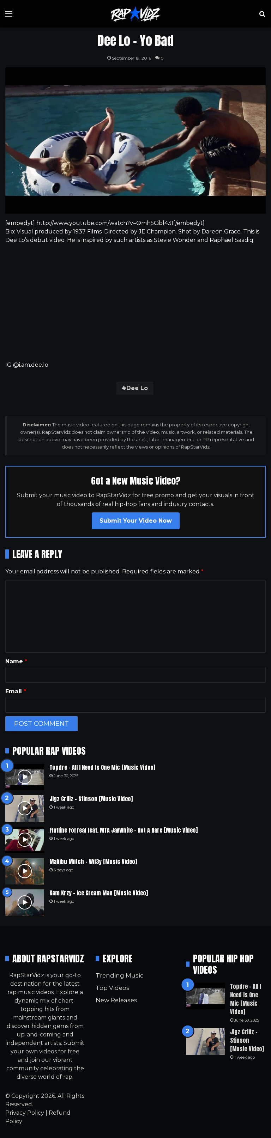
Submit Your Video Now (136, 520)
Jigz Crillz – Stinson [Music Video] (91, 799)
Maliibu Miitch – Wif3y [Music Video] (93, 861)
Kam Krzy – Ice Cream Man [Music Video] (98, 893)
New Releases (116, 1000)
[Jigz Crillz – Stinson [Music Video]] (24, 808)
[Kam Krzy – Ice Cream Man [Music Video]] (24, 902)
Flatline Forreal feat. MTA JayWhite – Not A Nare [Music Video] (123, 830)
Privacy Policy (24, 1112)
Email (15, 691)
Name (16, 661)
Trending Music (119, 975)
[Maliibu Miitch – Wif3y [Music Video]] (24, 871)
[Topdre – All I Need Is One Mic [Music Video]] (24, 777)
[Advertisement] (135, 302)
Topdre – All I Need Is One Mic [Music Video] (102, 767)
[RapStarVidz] (135, 14)
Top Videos (113, 987)
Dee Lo (137, 388)
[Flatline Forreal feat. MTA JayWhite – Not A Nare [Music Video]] (24, 840)
